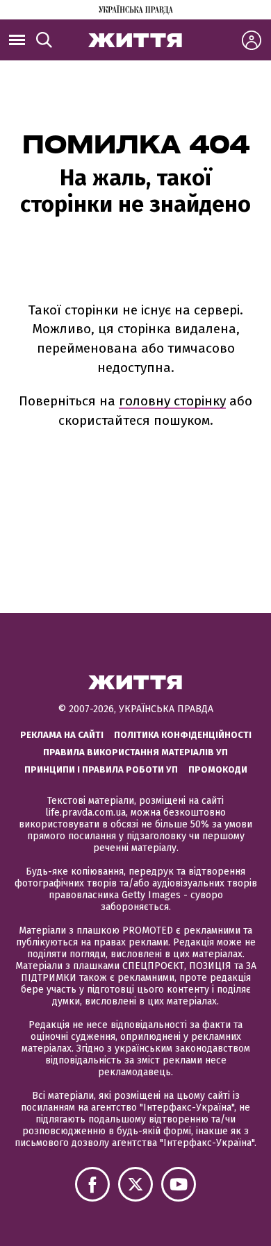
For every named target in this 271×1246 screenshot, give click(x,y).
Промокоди (217, 769)
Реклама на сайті (62, 735)
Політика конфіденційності (183, 735)
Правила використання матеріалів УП (135, 752)
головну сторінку (172, 401)
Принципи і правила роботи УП (101, 769)
